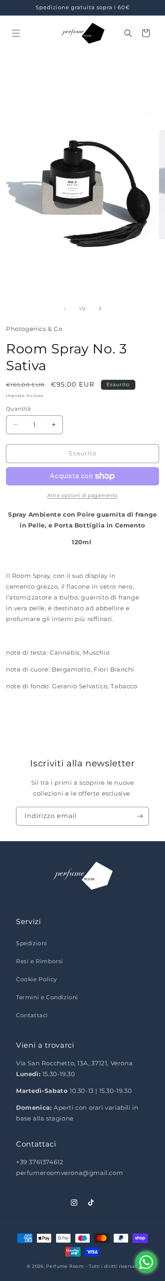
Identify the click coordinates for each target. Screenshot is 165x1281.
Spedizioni (31, 943)
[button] (16, 33)
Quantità (18, 408)
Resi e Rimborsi (39, 961)
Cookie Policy (36, 979)
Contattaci (32, 1015)
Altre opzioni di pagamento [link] (82, 495)
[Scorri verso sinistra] (65, 308)
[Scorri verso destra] (100, 308)
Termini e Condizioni (47, 997)
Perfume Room (65, 1266)
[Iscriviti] (140, 816)
